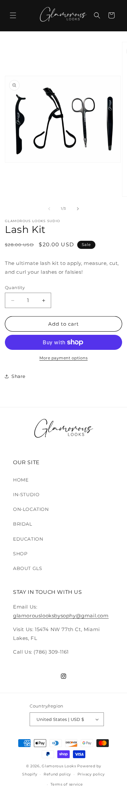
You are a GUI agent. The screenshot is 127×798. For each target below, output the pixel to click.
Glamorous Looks (59, 766)
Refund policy (57, 774)
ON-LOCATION (31, 509)
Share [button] (18, 376)
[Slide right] (78, 209)
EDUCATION (28, 539)
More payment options (63, 357)
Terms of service (66, 784)
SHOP (20, 554)
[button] (13, 15)
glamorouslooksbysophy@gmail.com (61, 615)
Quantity (15, 287)
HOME (20, 480)
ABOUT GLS (27, 568)
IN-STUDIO (26, 494)
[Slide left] (49, 209)
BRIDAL (22, 524)
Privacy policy (91, 774)
